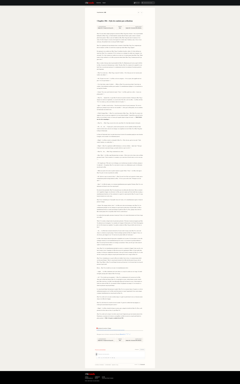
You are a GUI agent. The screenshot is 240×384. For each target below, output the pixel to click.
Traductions (98, 2)
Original (104, 2)
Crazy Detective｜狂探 (101, 12)
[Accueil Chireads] (89, 3)
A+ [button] (138, 12)
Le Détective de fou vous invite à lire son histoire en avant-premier (110, 329)
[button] (136, 2)
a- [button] (141, 12)
